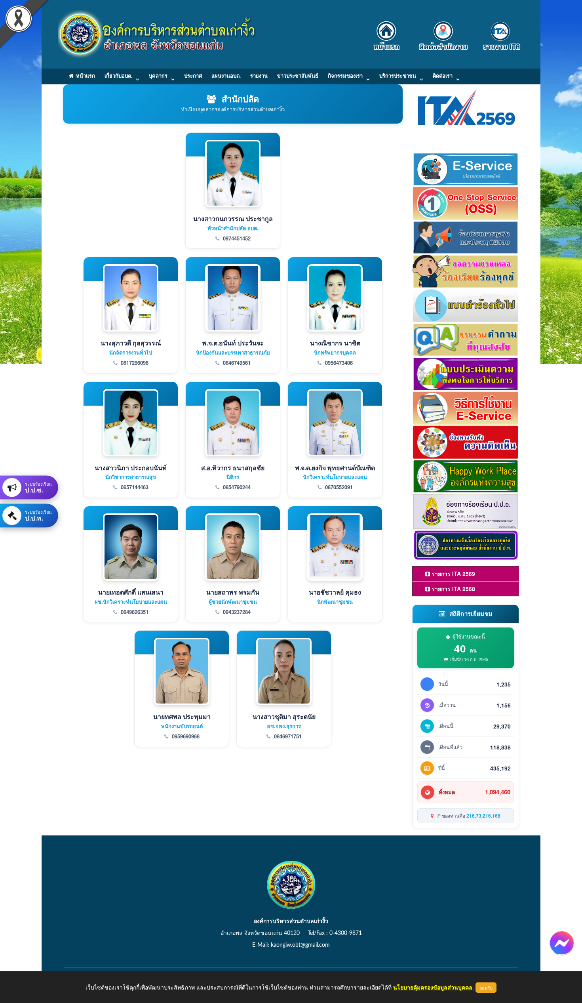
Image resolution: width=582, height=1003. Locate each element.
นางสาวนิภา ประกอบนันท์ (131, 467)
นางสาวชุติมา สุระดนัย (284, 716)
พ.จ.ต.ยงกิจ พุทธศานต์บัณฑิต (335, 467)
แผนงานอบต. (226, 76)
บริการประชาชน (397, 76)
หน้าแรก (84, 76)
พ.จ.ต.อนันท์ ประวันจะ (233, 342)
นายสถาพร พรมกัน (232, 592)
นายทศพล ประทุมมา (182, 716)
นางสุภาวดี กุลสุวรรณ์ (131, 342)
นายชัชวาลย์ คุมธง (335, 592)
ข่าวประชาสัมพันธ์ (297, 76)
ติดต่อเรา (443, 76)
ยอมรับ (486, 987)
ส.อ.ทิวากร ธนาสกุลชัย (232, 467)
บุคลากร (158, 76)
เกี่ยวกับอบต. (118, 76)
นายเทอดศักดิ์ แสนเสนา (131, 592)
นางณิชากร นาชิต (335, 342)
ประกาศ (193, 76)
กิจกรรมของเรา (345, 76)
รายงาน (259, 76)
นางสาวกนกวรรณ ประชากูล (233, 218)
